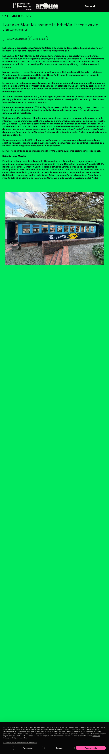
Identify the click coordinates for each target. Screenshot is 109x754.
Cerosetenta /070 (76, 58)
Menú (88, 6)
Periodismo (39, 38)
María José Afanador (94, 129)
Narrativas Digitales (16, 38)
